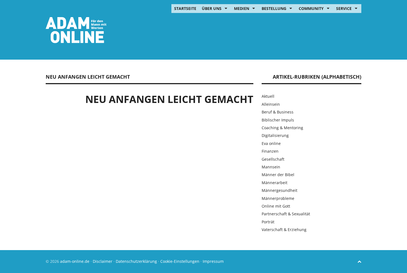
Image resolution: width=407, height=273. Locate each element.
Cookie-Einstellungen (179, 261)
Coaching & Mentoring (282, 127)
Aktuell (268, 96)
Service (344, 8)
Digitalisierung (275, 135)
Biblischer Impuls (278, 120)
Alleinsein (271, 104)
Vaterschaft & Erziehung (284, 229)
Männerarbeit (274, 182)
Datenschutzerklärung (136, 261)
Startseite (185, 8)
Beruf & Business (277, 112)
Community (311, 8)
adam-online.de (75, 261)
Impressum (213, 261)
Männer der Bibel (278, 174)
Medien (241, 8)
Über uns (211, 8)
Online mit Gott (276, 206)
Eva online (271, 143)
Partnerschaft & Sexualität (286, 213)
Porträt (268, 221)
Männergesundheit (279, 190)
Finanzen (270, 151)
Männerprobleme (278, 198)
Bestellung (274, 8)
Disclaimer (102, 261)
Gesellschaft (273, 159)
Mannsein (271, 166)
